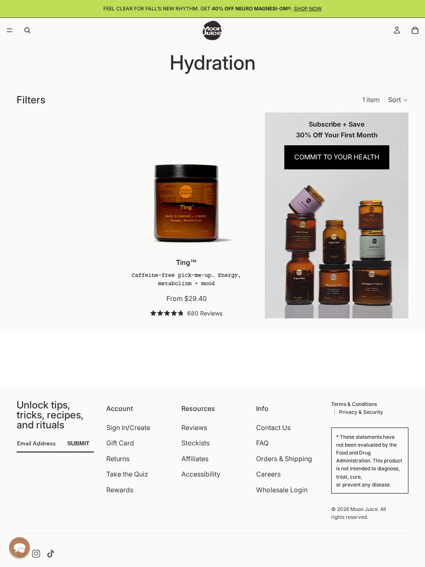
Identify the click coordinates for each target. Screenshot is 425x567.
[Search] (27, 30)
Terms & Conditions (354, 404)
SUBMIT (78, 443)
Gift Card (120, 443)
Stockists (195, 443)
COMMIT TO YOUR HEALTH (336, 157)
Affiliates (194, 458)
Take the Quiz (127, 474)
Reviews (194, 427)
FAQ (262, 443)
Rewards (119, 490)
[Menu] (9, 30)
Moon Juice (364, 509)
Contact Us (273, 427)
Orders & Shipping (284, 458)
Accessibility (200, 474)
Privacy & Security (361, 412)
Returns (117, 458)
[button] (398, 100)
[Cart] (415, 30)
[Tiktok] (51, 554)
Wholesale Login (282, 490)
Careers (268, 474)
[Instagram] (36, 554)
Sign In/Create (128, 427)
